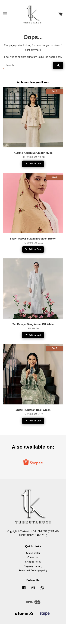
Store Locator (33, 553)
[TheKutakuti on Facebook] (23, 589)
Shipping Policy (33, 561)
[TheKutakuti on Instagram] (33, 589)
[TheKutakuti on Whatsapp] (42, 589)
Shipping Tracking (33, 566)
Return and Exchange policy (33, 570)
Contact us (33, 557)
